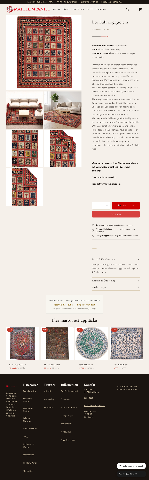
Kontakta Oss (66, 423)
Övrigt (25, 436)
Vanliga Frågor (67, 415)
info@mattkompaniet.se (94, 405)
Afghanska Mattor (27, 400)
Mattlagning (49, 399)
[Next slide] (35, 343)
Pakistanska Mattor (28, 410)
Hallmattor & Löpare (28, 445)
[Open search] (127, 9)
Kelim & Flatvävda (27, 419)
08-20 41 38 (88, 398)
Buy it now (116, 214)
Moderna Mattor (30, 428)
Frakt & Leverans (68, 440)
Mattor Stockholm (69, 407)
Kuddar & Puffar (30, 462)
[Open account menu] (133, 9)
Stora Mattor (28, 454)
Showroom (48, 407)
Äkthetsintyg (99, 287)
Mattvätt (47, 391)
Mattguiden (66, 431)
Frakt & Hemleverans (103, 259)
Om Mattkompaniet (69, 391)
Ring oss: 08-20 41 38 (86, 304)
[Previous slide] (9, 343)
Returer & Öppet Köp (104, 280)
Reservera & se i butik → (64, 304)
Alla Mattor (28, 471)
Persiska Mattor (30, 391)
